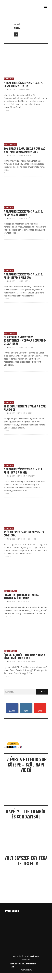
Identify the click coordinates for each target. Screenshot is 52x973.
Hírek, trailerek (10, 145)
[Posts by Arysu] (7, 26)
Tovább (6, 110)
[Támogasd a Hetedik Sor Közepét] (26, 15)
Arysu (9, 89)
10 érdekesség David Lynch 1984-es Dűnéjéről (24, 534)
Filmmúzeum (8, 79)
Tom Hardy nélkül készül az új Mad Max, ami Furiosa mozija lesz (24, 150)
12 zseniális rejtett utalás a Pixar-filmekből (25, 408)
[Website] (16, 34)
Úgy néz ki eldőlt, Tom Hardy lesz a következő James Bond (24, 656)
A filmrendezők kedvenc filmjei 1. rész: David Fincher (23, 471)
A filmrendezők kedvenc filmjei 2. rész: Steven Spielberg (23, 276)
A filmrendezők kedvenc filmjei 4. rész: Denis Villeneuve (23, 84)
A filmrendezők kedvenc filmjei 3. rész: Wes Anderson (23, 213)
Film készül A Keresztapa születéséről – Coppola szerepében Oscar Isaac (25, 340)
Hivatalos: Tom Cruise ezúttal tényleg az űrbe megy (22, 596)
